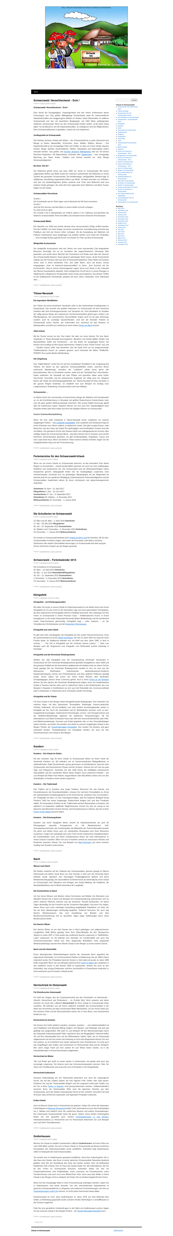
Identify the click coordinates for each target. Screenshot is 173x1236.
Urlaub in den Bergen (93, 7)
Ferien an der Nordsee (99, 680)
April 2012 (121, 236)
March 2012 (121, 238)
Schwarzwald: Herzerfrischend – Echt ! (57, 100)
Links (47, 65)
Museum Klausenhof (57, 1108)
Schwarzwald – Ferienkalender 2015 (55, 560)
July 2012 (121, 229)
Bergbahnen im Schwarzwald (127, 155)
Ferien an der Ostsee (42, 812)
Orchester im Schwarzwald (126, 183)
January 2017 (122, 212)
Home (36, 92)
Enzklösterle (122, 136)
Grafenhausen (42, 1136)
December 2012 (123, 219)
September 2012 (123, 225)
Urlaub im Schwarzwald (40, 1230)
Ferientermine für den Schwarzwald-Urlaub (59, 456)
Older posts (38, 1222)
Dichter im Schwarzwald (125, 185)
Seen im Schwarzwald (125, 168)
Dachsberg (121, 138)
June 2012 (121, 232)
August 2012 (122, 227)
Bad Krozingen (85, 842)
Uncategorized (44, 285)
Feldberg (121, 134)
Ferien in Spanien (56, 1086)
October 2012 (122, 223)
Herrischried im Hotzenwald (50, 985)
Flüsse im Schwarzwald (125, 162)
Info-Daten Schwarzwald (125, 181)
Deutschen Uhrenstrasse (76, 624)
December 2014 (123, 217)
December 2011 (123, 244)
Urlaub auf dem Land (78, 538)
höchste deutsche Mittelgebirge (78, 152)
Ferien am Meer (86, 325)
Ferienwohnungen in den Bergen (92, 1117)
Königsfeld (40, 594)
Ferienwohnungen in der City (46, 1191)
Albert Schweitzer (65, 638)
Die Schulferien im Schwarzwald (53, 513)
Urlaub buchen (118, 1230)
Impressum (48, 67)
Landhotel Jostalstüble (65, 423)
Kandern (39, 746)
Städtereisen (86, 155)
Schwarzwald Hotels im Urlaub (127, 187)
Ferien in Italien (87, 963)
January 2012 (122, 242)
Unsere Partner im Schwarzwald (108, 64)
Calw (119, 141)
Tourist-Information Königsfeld (64, 727)
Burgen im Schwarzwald (125, 170)
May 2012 (121, 234)
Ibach (37, 859)
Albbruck (120, 149)
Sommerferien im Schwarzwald (128, 202)
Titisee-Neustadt (43, 293)
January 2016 (122, 215)
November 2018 (123, 210)
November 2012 (123, 221)
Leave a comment (56, 285)
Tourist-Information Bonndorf (89, 1211)
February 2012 (122, 240)
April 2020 (121, 208)
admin (54, 103)
